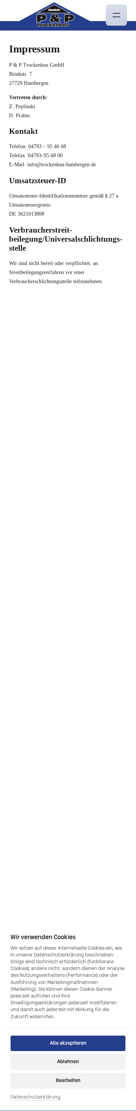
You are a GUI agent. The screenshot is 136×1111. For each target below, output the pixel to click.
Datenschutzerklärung (35, 1097)
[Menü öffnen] (116, 15)
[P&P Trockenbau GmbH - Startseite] (54, 15)
